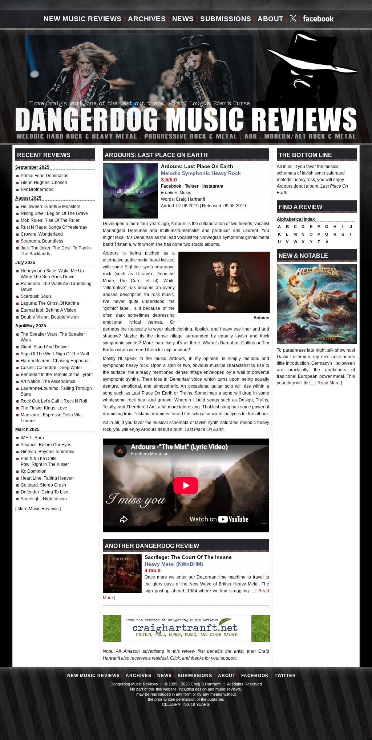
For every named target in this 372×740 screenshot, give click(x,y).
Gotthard (29, 485)
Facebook (171, 186)
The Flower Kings (38, 408)
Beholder (30, 374)
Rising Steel (33, 213)
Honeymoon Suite (38, 270)
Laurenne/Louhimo (39, 388)
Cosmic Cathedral (38, 367)
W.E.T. (27, 437)
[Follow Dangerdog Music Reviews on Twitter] (293, 19)
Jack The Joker (35, 248)
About (271, 19)
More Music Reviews (37, 508)
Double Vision (35, 317)
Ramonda (30, 283)
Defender (30, 492)
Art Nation (30, 381)
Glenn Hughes (35, 182)
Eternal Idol (32, 310)
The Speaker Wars (39, 334)
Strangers (30, 241)
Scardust (29, 296)
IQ (23, 471)
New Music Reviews (83, 19)
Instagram (212, 186)
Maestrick (31, 414)
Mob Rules (31, 220)
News (183, 19)
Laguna (28, 303)
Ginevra (28, 451)
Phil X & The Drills (38, 458)
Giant (26, 346)
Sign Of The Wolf (37, 353)
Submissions (225, 19)
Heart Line (31, 478)
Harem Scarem (35, 360)
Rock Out (30, 401)
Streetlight (31, 498)
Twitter (192, 186)
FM (24, 189)
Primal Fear (32, 175)
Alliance (29, 444)
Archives (147, 19)
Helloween (31, 206)
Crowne (28, 234)
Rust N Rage (33, 227)
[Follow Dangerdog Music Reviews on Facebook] (318, 19)
